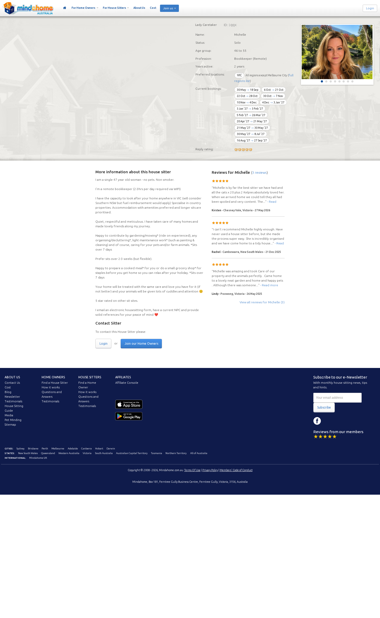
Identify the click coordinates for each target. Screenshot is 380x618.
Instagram (329, 421)
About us (12, 377)
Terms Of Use (192, 470)
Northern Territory (176, 453)
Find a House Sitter (55, 382)
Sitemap (10, 424)
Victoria (87, 453)
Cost (153, 7)
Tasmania (156, 453)
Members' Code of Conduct (236, 470)
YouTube (340, 421)
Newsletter (12, 396)
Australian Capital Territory (132, 453)
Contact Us (12, 382)
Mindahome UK (38, 457)
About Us (139, 7)
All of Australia (198, 453)
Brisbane (33, 448)
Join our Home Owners (141, 343)
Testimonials (13, 401)
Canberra (86, 448)
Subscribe (324, 407)
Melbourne (57, 448)
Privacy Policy (210, 470)
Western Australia (68, 453)
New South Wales (28, 453)
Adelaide (73, 448)
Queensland (48, 453)
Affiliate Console (126, 382)
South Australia (104, 453)
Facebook (317, 421)
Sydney (21, 448)
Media (9, 415)
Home (64, 8)
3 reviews (259, 172)
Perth (45, 448)
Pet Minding (13, 419)
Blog (8, 392)
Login (370, 8)
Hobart (99, 448)
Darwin (111, 448)
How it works (51, 387)
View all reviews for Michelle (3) (262, 302)
